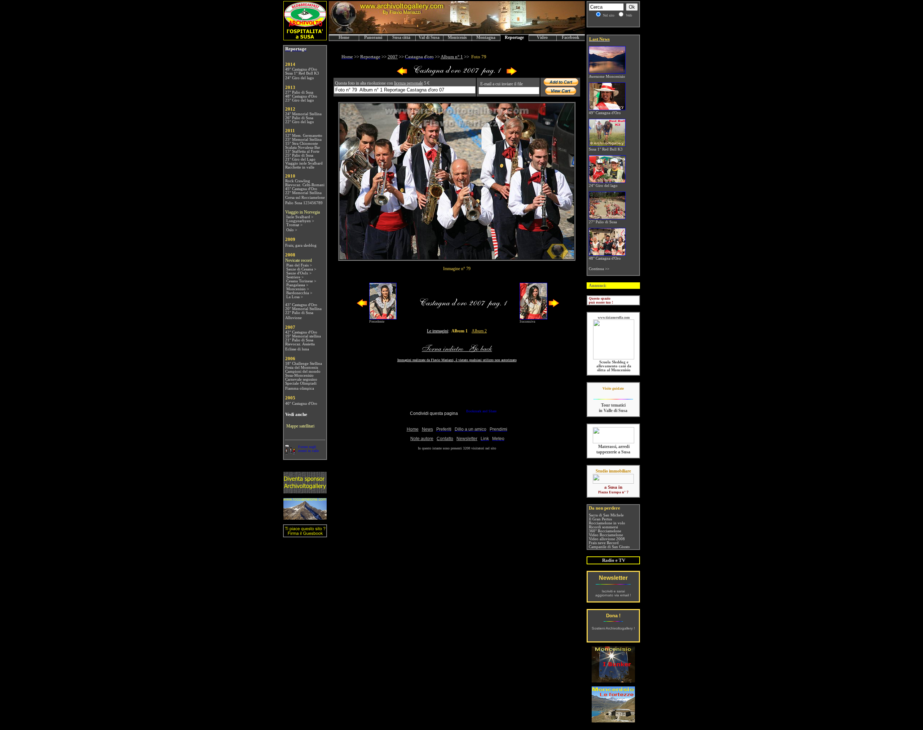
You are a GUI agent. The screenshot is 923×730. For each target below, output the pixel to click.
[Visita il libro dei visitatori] (305, 534)
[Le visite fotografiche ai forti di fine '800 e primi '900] (613, 720)
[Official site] (613, 394)
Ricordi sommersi (603, 527)
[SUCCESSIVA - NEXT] (511, 74)
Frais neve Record (604, 543)
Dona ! (613, 615)
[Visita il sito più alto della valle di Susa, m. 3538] (305, 518)
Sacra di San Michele (606, 515)
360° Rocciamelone (605, 531)
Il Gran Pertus (600, 519)
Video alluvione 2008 (607, 539)
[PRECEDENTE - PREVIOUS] (402, 74)
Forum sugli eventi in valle (308, 449)
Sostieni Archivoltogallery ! (613, 628)
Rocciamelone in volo (607, 523)
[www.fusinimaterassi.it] (613, 442)
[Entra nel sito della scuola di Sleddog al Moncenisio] (613, 358)
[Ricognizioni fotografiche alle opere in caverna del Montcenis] (613, 680)
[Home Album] (457, 74)
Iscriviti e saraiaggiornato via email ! (613, 593)
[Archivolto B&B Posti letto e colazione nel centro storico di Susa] (305, 38)
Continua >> (599, 269)
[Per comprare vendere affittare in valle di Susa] (613, 482)
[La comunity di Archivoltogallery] (289, 452)
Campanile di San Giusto (609, 547)
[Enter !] (305, 491)
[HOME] (457, 32)
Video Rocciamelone (606, 535)
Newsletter (613, 578)
